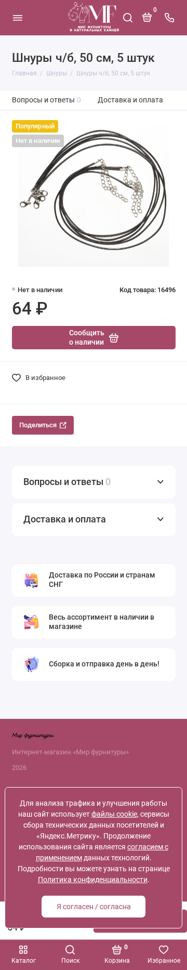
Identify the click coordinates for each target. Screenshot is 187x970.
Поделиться (38, 425)
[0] (147, 21)
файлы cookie (114, 814)
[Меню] (17, 17)
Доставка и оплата (130, 100)
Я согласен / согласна (94, 906)
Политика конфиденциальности (93, 879)
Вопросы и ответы (47, 100)
